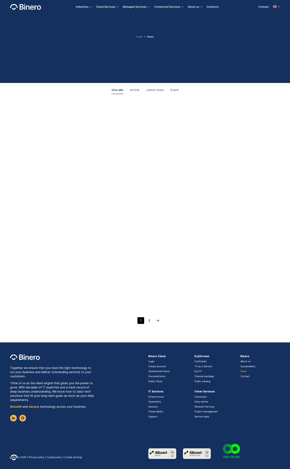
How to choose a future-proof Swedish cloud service (225, 306)
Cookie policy (54, 457)
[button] (157, 320)
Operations (154, 401)
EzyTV (198, 371)
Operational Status (159, 371)
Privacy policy (36, 457)
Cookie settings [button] (73, 457)
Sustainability (247, 366)
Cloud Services (105, 6)
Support (153, 416)
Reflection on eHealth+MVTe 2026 (54, 304)
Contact (263, 6)
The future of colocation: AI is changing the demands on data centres (142, 165)
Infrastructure (156, 396)
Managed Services (135, 6)
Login (151, 361)
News (243, 371)
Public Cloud (155, 381)
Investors (213, 6)
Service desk (202, 416)
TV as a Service (203, 366)
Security (153, 406)
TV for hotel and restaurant (48, 163)
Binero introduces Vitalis (45, 236)
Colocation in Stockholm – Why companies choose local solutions (228, 165)
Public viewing (202, 381)
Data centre (201, 401)
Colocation (201, 396)
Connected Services (167, 6)
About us (193, 6)
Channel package (204, 376)
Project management (206, 411)
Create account (157, 366)
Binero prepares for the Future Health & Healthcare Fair (142, 306)
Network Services (204, 406)
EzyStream (201, 361)
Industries (82, 6)
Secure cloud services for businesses (140, 236)
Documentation (157, 376)
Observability (155, 411)
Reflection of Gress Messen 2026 (219, 236)
